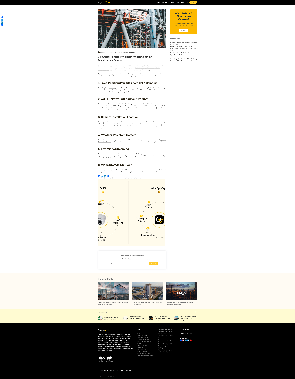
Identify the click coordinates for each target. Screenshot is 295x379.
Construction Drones (143, 339)
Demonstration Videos (164, 342)
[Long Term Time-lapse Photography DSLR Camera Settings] (151, 318)
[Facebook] (99, 176)
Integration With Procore (165, 329)
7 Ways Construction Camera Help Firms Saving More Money (188, 318)
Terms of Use (111, 376)
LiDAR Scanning (141, 349)
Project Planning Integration (166, 340)
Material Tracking (142, 351)
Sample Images (162, 346)
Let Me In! (153, 263)
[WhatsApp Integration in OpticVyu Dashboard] (100, 318)
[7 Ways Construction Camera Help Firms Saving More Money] (176, 318)
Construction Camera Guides (128, 52)
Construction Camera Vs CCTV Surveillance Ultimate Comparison (137, 318)
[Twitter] (102, 176)
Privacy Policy (102, 376)
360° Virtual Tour (142, 345)
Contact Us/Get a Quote (165, 350)
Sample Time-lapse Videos (166, 344)
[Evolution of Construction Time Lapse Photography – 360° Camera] (147, 291)
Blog (178, 2)
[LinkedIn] (104, 176)
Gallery (173, 2)
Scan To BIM (140, 347)
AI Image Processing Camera (145, 355)
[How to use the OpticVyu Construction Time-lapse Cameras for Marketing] (113, 291)
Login (182, 2)
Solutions (164, 2)
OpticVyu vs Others (163, 348)
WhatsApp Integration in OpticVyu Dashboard (183, 42)
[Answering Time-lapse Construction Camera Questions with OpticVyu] (181, 291)
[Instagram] (183, 340)
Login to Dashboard (164, 352)
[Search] (187, 2)
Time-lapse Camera (142, 335)
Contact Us (193, 2)
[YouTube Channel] (190, 340)
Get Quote (183, 30)
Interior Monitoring (142, 337)
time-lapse (112, 88)
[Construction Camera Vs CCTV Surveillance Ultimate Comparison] (125, 318)
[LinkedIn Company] (185, 340)
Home (158, 2)
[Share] (107, 176)
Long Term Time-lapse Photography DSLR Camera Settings (162, 318)
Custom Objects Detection (144, 353)
